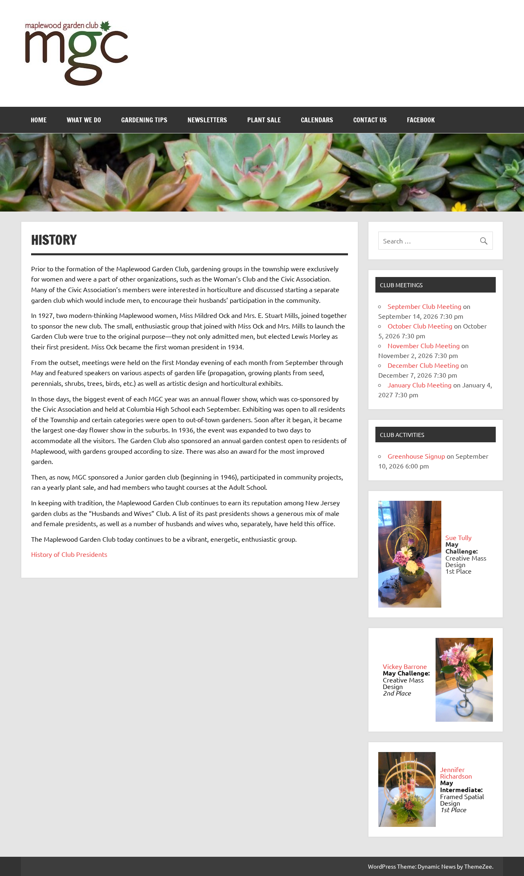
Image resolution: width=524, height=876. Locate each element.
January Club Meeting (420, 385)
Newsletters (207, 119)
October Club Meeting (420, 326)
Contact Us (370, 119)
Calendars (317, 119)
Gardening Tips (144, 119)
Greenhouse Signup (416, 456)
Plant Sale (264, 119)
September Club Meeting (424, 306)
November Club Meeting (424, 345)
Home (39, 119)
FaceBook (421, 119)
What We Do (84, 119)
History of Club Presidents (69, 554)
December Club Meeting (423, 365)
